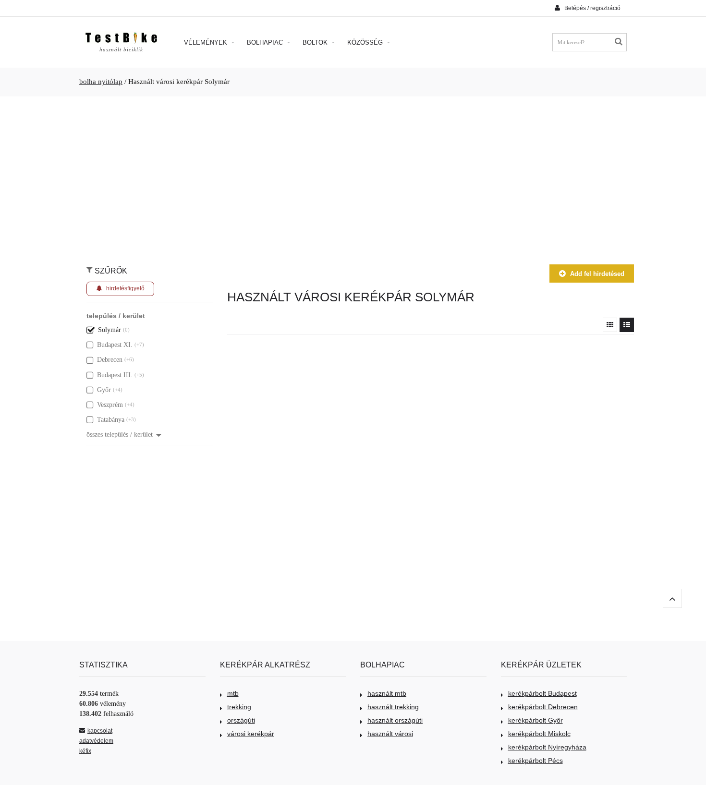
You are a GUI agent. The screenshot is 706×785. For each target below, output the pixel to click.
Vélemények (206, 42)
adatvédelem (96, 740)
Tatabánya (110, 419)
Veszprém (110, 404)
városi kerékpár (250, 733)
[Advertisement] (353, 175)
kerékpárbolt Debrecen (543, 707)
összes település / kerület (119, 434)
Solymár (109, 329)
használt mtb (386, 693)
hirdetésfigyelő (125, 288)
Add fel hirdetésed (597, 273)
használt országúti (395, 720)
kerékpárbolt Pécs (535, 760)
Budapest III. (115, 375)
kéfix (85, 751)
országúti (241, 720)
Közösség (366, 42)
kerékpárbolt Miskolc (539, 733)
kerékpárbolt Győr (535, 720)
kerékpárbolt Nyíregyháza (547, 747)
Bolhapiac (266, 42)
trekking (239, 707)
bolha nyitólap (100, 81)
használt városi (390, 733)
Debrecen (109, 359)
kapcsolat (99, 730)
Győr (104, 389)
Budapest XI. (115, 344)
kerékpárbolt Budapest (542, 693)
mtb (233, 693)
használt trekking (393, 707)
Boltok (316, 42)
